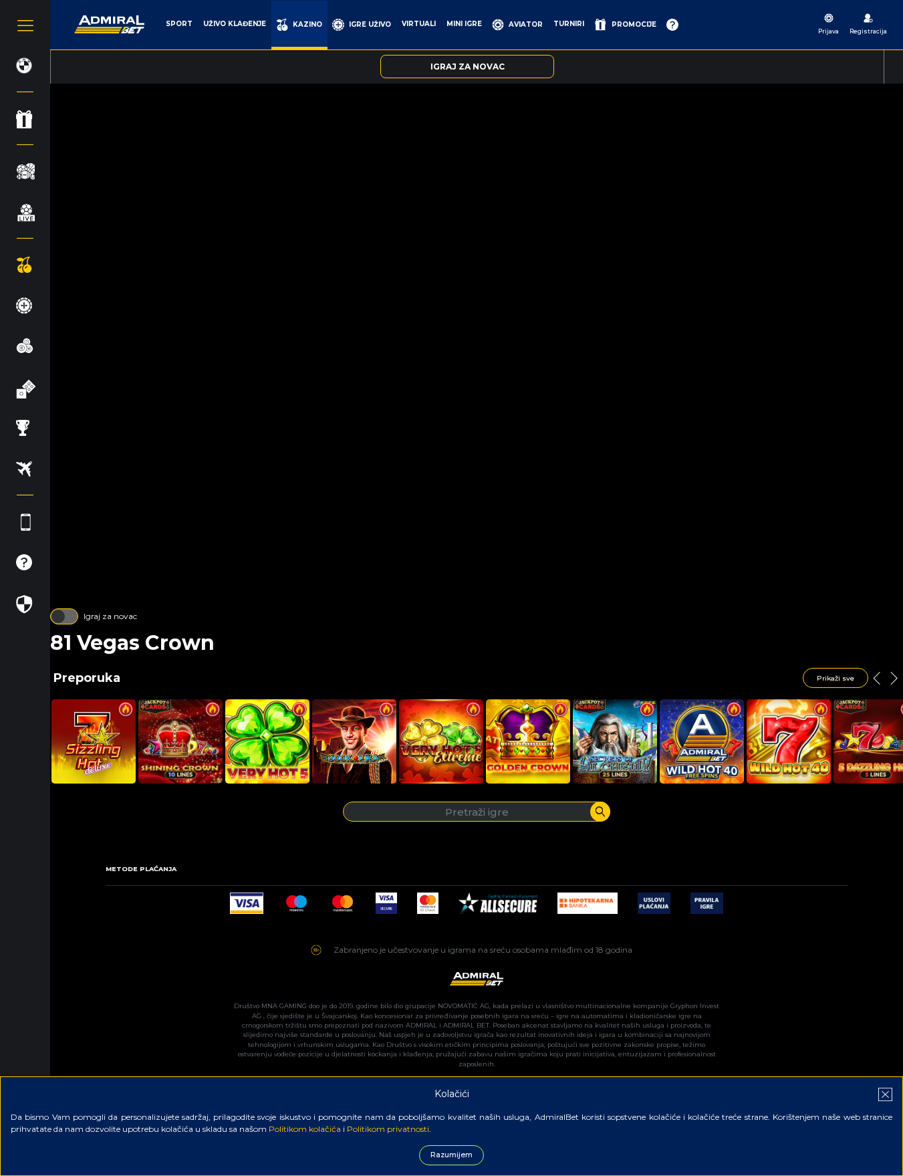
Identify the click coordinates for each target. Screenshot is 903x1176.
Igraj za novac (110, 616)
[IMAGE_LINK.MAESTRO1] (296, 900)
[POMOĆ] (672, 25)
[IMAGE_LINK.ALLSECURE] (497, 900)
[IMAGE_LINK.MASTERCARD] (342, 900)
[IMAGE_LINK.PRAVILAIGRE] (706, 900)
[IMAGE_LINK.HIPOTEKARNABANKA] (587, 900)
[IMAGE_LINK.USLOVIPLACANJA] (654, 900)
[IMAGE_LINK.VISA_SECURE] (386, 900)
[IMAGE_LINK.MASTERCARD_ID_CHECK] (427, 900)
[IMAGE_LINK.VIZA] (246, 900)
